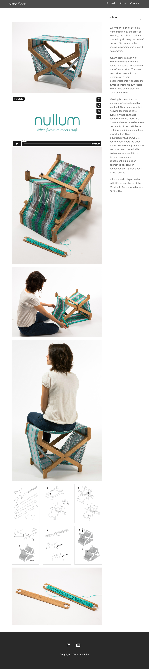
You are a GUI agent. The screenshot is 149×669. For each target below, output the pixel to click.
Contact (134, 3)
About (123, 3)
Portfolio (111, 3)
